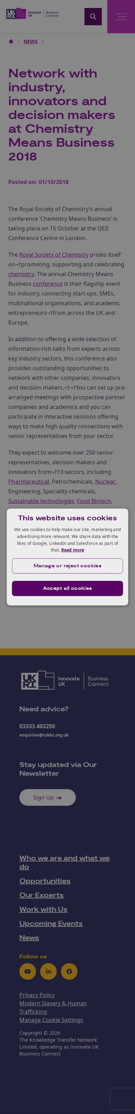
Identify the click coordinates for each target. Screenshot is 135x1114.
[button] (67, 566)
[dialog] (67, 557)
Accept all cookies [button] (67, 588)
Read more (72, 550)
